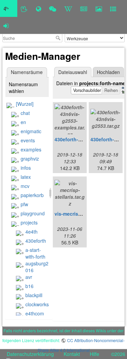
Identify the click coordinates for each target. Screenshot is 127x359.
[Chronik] (38, 8)
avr (28, 276)
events (28, 140)
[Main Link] (8, 8)
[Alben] (98, 8)
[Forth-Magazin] (84, 8)
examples (31, 149)
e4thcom (34, 313)
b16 (29, 286)
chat (25, 113)
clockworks (37, 304)
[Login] (6, 25)
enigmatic (31, 131)
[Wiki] (68, 8)
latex (26, 176)
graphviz (30, 158)
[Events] (53, 8)
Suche (59, 37)
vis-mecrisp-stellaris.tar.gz (85, 213)
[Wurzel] (25, 103)
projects (29, 222)
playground (33, 213)
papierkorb (32, 195)
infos (26, 167)
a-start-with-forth (35, 253)
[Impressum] (113, 8)
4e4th (31, 231)
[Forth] (24, 8)
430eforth (35, 240)
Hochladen (108, 72)
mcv (25, 186)
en (23, 122)
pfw (24, 204)
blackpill (33, 295)
